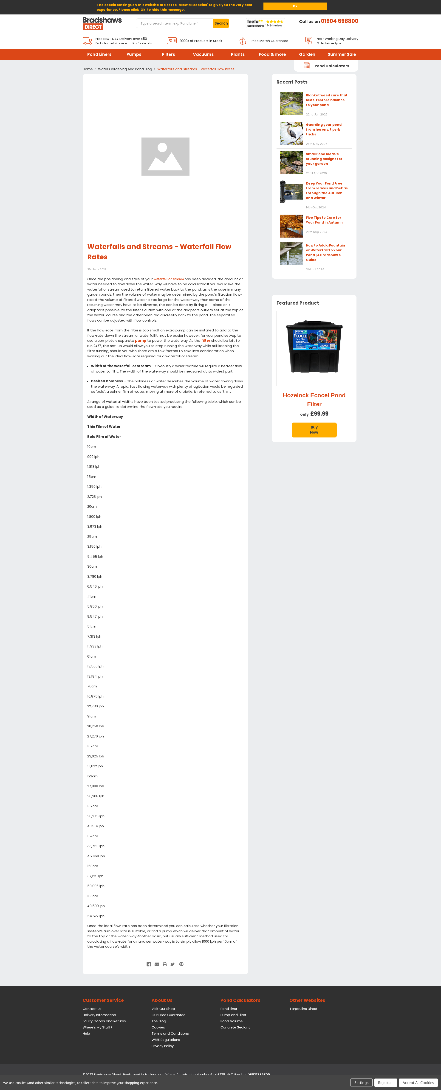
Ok (295, 6)
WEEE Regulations (166, 1039)
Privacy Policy (163, 1046)
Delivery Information (99, 1015)
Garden (307, 54)
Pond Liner (228, 1008)
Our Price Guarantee (168, 1015)
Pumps (134, 54)
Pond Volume (231, 1021)
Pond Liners (99, 54)
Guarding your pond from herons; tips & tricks (324, 129)
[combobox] (174, 23)
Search (221, 23)
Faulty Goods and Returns (104, 1021)
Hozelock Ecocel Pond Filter (314, 400)
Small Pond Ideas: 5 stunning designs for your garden (324, 159)
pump (140, 340)
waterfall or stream (169, 279)
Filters (168, 54)
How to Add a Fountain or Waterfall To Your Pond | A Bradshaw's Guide (325, 252)
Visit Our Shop (163, 1008)
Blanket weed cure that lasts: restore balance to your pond (327, 100)
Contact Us (92, 1008)
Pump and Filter (233, 1015)
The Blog (159, 1021)
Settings (361, 1082)
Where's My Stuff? (97, 1027)
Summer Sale (342, 54)
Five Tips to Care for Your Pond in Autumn (324, 220)
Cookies (158, 1027)
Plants (238, 54)
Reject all (385, 1082)
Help (86, 1033)
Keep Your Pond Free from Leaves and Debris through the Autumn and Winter (327, 190)
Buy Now (314, 430)
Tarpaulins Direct (303, 1008)
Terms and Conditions (170, 1033)
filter (205, 340)
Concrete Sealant (235, 1027)
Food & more (272, 54)
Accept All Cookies (418, 1082)
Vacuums (203, 54)
